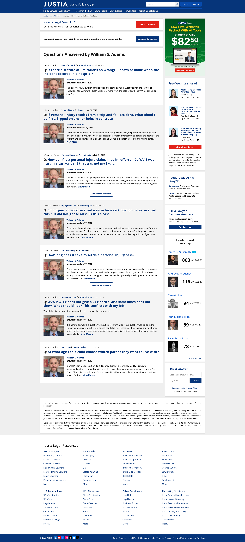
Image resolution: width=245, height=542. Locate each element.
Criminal (87, 459)
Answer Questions (147, 39)
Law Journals (168, 471)
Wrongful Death (68, 65)
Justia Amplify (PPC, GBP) (174, 511)
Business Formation (132, 455)
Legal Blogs (128, 499)
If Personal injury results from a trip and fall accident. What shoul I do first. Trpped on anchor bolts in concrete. (99, 116)
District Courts (50, 515)
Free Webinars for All (183, 83)
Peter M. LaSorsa (178, 338)
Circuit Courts (50, 511)
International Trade (131, 471)
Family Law (66, 347)
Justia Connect (119, 538)
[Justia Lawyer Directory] (81, 537)
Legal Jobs (127, 495)
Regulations (49, 503)
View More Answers (101, 193)
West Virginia (85, 65)
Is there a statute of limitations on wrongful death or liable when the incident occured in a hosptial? (101, 72)
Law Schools (101, 11)
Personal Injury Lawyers (54, 480)
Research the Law (83, 11)
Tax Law (126, 480)
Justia (45, 16)
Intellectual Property (132, 467)
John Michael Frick (179, 316)
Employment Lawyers (53, 467)
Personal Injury (67, 110)
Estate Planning (90, 471)
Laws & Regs (115, 11)
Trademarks (128, 515)
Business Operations (132, 459)
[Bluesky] (74, 537)
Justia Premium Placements (175, 503)
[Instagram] (66, 537)
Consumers (174, 186)
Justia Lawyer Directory (173, 499)
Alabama (83, 250)
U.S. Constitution (51, 495)
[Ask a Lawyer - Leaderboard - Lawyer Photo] (173, 260)
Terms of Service (164, 538)
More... (46, 484)
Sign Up (196, 4)
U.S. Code (47, 499)
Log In (185, 4)
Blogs (165, 476)
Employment (128, 463)
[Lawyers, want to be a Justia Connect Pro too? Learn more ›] (193, 252)
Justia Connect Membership (175, 495)
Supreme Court (50, 507)
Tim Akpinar (175, 295)
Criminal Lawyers (51, 463)
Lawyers (172, 193)
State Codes (88, 499)
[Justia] (55, 4)
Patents (126, 511)
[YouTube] (59, 537)
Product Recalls (129, 507)
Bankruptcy (88, 455)
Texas (80, 110)
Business (127, 451)
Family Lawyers (50, 476)
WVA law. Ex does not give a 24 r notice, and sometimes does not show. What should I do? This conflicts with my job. (97, 304)
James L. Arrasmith (179, 252)
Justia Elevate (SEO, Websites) (176, 507)
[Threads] (70, 537)
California (87, 507)
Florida (86, 511)
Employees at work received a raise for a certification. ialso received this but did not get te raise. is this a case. (100, 212)
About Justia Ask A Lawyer (181, 179)
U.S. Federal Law (52, 491)
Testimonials (168, 519)
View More (72, 141)
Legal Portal (133, 538)
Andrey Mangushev (179, 273)
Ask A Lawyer (56, 16)
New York (87, 515)
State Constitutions (92, 495)
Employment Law (68, 205)
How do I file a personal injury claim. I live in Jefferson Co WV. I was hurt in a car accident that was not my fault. (99, 161)
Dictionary (167, 455)
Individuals (89, 451)
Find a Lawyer (50, 11)
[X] (77, 537)
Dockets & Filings (51, 519)
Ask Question (185, 227)
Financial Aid (168, 463)
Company (144, 538)
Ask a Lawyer (66, 11)
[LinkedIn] (55, 537)
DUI (85, 467)
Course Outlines (169, 467)
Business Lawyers (51, 459)
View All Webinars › (185, 147)
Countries (127, 519)
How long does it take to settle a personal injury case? (91, 255)
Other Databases (132, 491)
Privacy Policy (179, 538)
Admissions (167, 459)
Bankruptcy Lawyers (53, 455)
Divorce (86, 463)
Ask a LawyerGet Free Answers (181, 212)
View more (195, 358)
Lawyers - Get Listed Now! (185, 388)
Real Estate (127, 476)
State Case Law (90, 503)
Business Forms (130, 503)
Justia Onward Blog (171, 515)
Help (153, 538)
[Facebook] (62, 537)
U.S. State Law (91, 491)
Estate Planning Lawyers (55, 471)
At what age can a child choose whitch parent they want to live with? (103, 352)
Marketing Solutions (148, 11)
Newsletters (130, 11)
